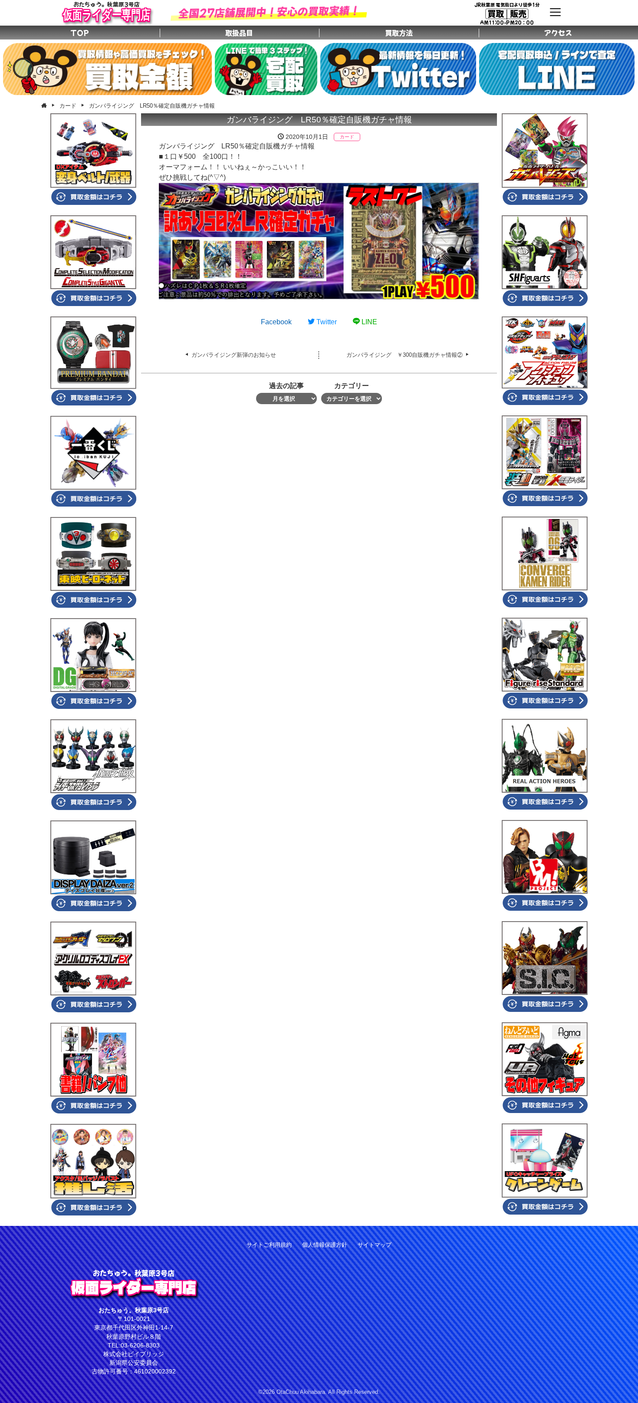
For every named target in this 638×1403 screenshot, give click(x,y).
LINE (368, 322)
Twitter (326, 322)
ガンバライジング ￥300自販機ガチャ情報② (404, 355)
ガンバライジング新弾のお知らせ (233, 355)
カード (347, 136)
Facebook (276, 322)
